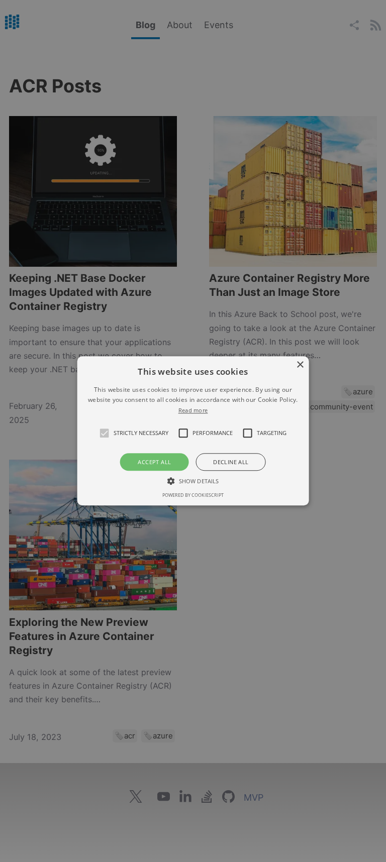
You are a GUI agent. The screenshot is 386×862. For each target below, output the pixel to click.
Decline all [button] (230, 462)
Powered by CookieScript (193, 495)
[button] (104, 433)
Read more (193, 410)
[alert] (193, 431)
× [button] (300, 365)
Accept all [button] (154, 462)
